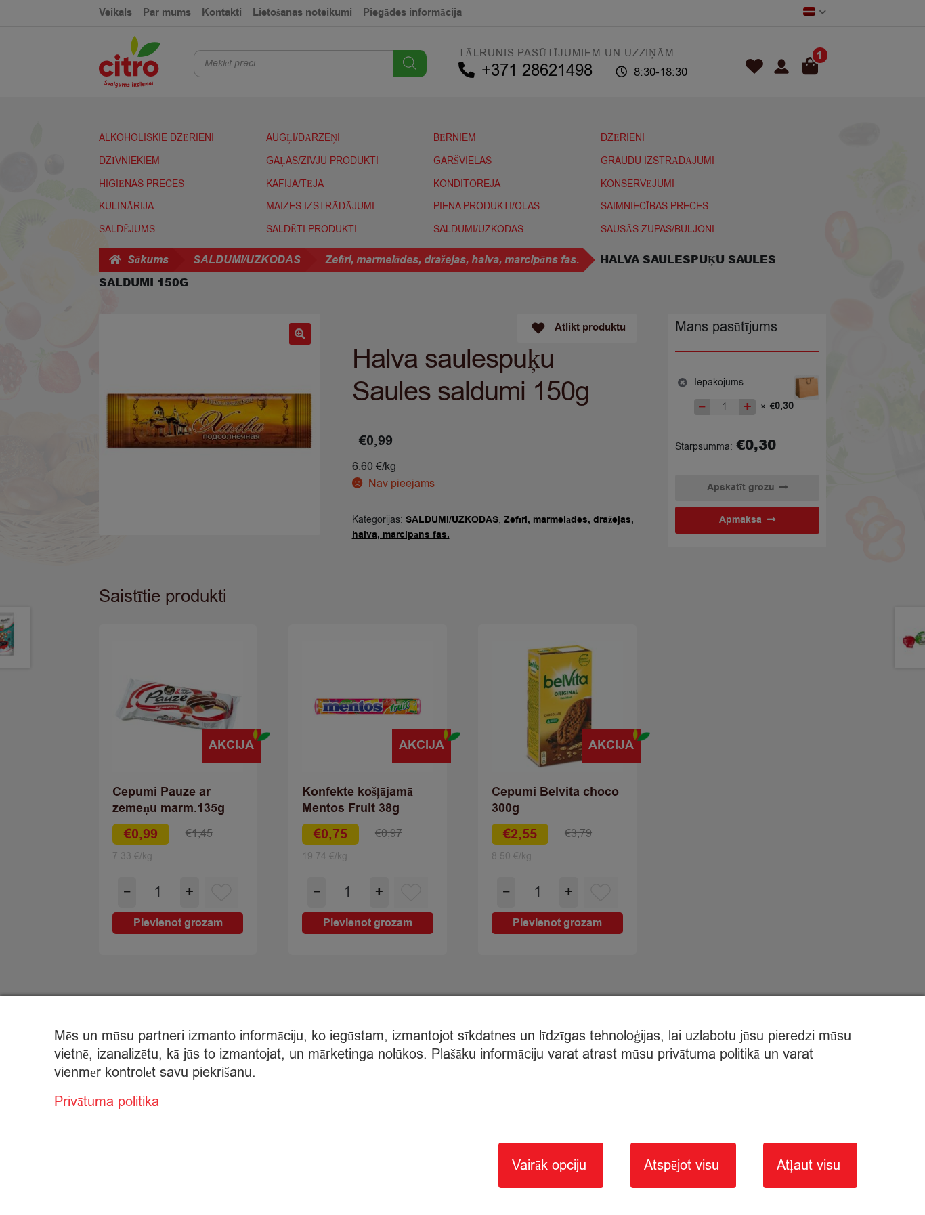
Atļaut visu (808, 1165)
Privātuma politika (106, 1101)
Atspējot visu (681, 1165)
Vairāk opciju (549, 1165)
